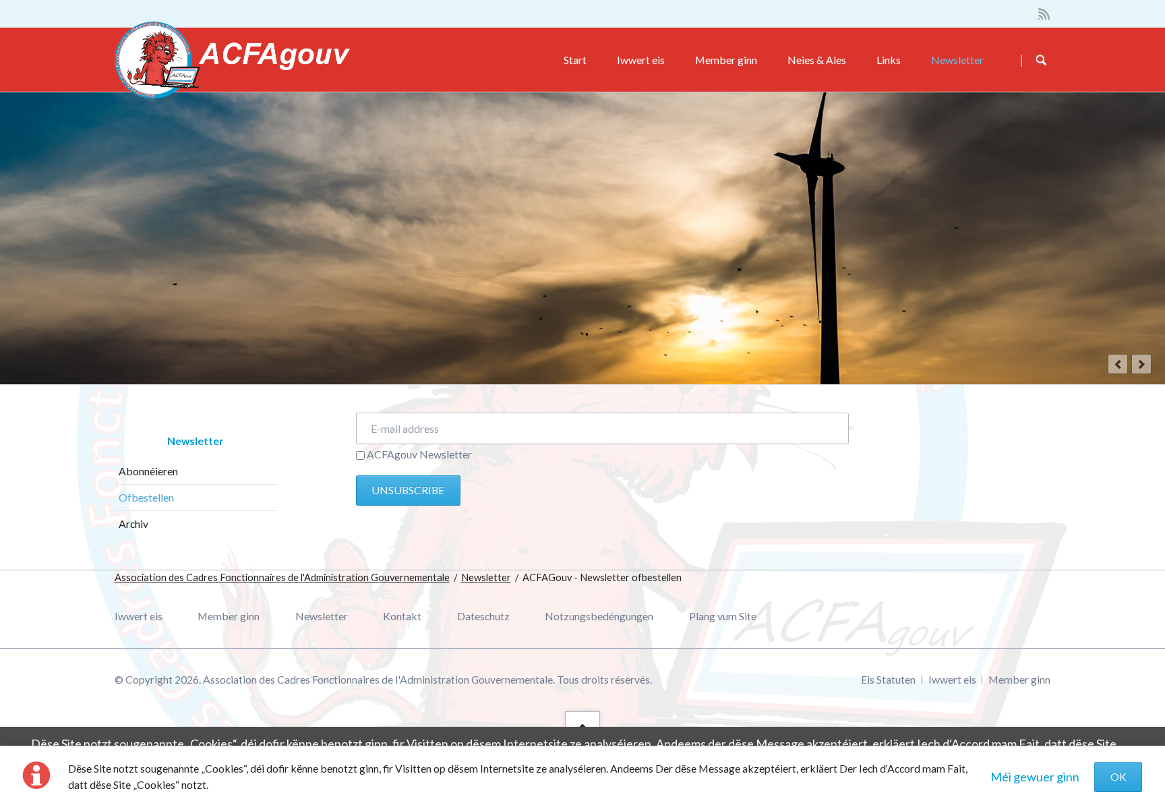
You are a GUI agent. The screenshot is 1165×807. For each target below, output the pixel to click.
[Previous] (1118, 364)
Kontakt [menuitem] (402, 615)
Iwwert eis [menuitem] (138, 615)
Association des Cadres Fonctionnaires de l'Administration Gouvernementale (282, 577)
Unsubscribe (407, 489)
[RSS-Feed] (1044, 13)
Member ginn (726, 59)
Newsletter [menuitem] (321, 615)
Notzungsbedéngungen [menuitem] (599, 615)
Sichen (1041, 60)
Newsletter (957, 59)
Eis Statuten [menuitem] (888, 679)
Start (575, 59)
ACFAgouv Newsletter (419, 454)
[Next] (1141, 364)
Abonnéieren (148, 471)
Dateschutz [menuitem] (483, 615)
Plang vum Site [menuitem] (722, 615)
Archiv (133, 523)
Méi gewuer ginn (1034, 776)
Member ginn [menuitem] (229, 615)
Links (888, 59)
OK (1118, 776)
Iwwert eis (641, 59)
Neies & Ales (816, 59)
